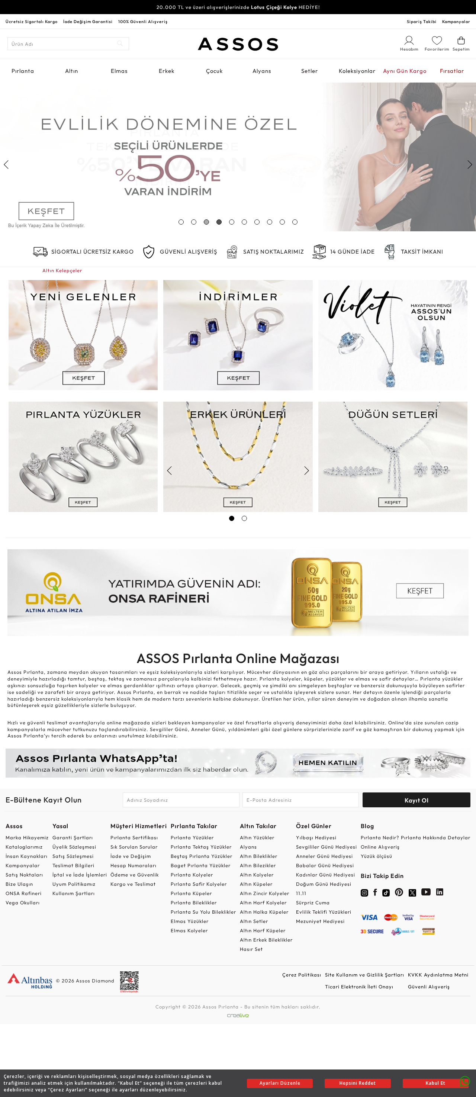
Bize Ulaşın (19, 884)
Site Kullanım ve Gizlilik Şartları (364, 975)
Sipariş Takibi (422, 21)
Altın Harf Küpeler (263, 930)
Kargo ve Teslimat (133, 884)
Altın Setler (254, 921)
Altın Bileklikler (258, 856)
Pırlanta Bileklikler (194, 902)
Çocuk (214, 70)
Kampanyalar (456, 21)
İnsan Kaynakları (27, 856)
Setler (309, 70)
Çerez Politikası (301, 975)
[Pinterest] (399, 894)
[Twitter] (412, 892)
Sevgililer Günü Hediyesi (326, 847)
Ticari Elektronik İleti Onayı (359, 987)
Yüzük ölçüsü (376, 856)
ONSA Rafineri (24, 893)
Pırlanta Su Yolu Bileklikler (203, 912)
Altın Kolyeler (257, 875)
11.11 (301, 893)
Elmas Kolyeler (189, 930)
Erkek (166, 70)
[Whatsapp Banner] (238, 763)
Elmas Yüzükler (190, 921)
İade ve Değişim (130, 856)
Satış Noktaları (24, 875)
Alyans (262, 70)
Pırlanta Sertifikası (134, 837)
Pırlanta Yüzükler (192, 837)
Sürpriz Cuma (313, 902)
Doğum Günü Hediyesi (323, 884)
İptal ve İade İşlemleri (79, 875)
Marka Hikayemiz (27, 837)
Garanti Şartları (72, 837)
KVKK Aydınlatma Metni (438, 975)
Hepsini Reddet (358, 1083)
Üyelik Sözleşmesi (74, 847)
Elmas (119, 70)
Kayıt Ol (417, 800)
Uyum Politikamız (74, 884)
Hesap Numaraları (133, 865)
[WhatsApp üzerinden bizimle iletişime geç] (464, 1081)
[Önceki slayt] (6, 164)
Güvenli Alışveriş (429, 987)
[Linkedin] (440, 894)
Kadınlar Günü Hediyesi (325, 875)
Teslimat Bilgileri (73, 865)
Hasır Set (251, 949)
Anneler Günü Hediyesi (324, 856)
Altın (71, 70)
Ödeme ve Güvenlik (134, 875)
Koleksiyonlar (357, 70)
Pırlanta (23, 70)
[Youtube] (426, 894)
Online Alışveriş (380, 847)
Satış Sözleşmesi (73, 856)
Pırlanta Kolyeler (192, 875)
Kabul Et (436, 1083)
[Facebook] (375, 894)
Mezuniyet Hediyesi (320, 921)
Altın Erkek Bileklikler (266, 940)
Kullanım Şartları (73, 893)
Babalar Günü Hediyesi (325, 865)
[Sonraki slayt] (469, 164)
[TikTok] (386, 892)
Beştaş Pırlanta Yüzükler (201, 856)
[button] (181, 222)
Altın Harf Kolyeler (263, 902)
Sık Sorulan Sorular (134, 847)
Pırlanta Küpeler (191, 893)
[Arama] (120, 43)
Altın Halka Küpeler (264, 912)
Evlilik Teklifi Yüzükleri (323, 912)
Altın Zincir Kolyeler (264, 893)
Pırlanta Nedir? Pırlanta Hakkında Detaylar (415, 837)
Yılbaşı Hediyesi (316, 837)
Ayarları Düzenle (280, 1083)
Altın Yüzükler (257, 837)
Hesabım (409, 49)
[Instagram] (364, 892)
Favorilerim (437, 49)
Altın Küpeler (256, 884)
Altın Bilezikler (258, 865)
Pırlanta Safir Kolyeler (199, 884)
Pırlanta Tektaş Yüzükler (201, 847)
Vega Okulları (23, 902)
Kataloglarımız (24, 847)
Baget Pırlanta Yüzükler (201, 865)
